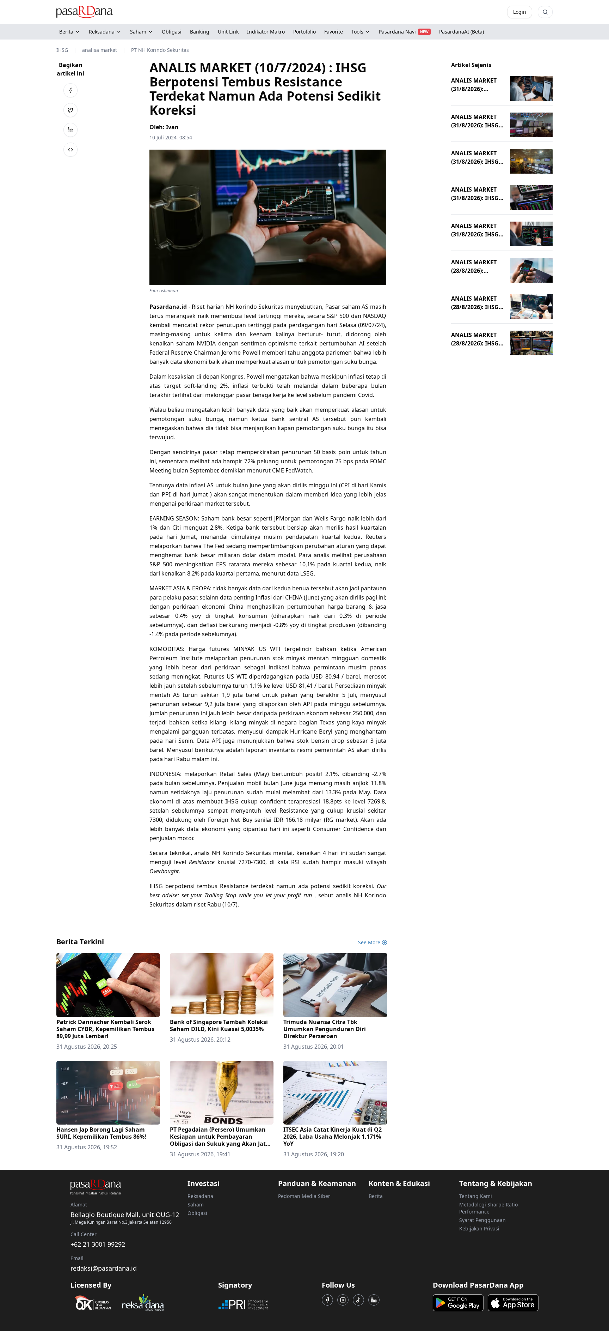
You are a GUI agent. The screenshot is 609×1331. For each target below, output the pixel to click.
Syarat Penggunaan (482, 1220)
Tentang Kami (475, 1196)
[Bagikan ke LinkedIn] (70, 130)
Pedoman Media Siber (304, 1196)
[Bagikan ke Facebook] (70, 90)
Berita (66, 31)
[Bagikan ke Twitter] (70, 110)
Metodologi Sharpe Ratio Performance (488, 1208)
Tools (357, 31)
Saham (138, 31)
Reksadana (102, 31)
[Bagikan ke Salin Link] (70, 150)
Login (519, 11)
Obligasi (197, 1213)
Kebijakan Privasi (479, 1228)
